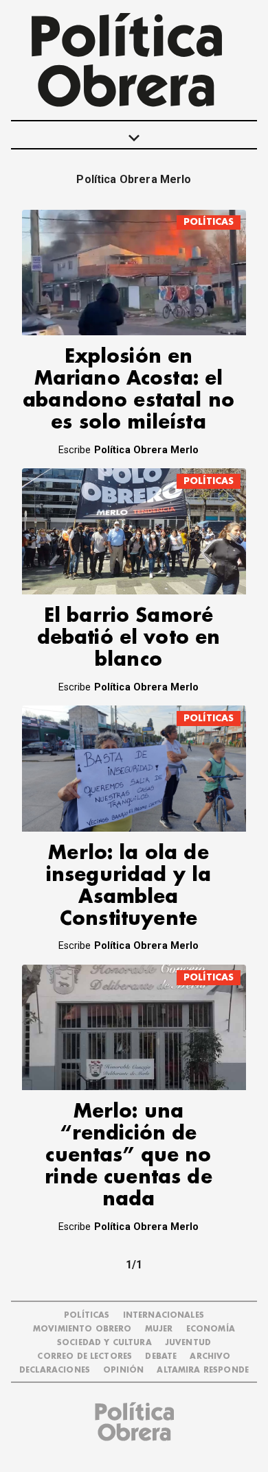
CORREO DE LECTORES (84, 1356)
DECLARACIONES (54, 1370)
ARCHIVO (210, 1356)
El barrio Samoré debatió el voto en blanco (129, 638)
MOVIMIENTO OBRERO (82, 1329)
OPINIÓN (123, 1370)
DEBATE (161, 1356)
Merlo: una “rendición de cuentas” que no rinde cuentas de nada (128, 1155)
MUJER (159, 1329)
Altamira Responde (203, 1370)
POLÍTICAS (208, 221)
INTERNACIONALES (163, 1315)
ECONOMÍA (210, 1329)
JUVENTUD (188, 1343)
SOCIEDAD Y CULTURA (104, 1343)
